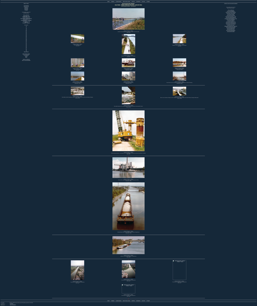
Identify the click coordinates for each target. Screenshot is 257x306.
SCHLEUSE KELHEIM (230, 31)
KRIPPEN (133, 1)
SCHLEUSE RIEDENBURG (230, 30)
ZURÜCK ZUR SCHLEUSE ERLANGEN (230, 3)
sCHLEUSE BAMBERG (231, 11)
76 (26, 26)
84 (26, 34)
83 (26, 33)
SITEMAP (148, 1)
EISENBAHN (138, 1)
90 (26, 41)
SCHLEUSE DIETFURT (231, 29)
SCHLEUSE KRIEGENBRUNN (231, 17)
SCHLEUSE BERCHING (231, 28)
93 (26, 44)
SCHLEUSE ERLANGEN (231, 15)
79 (26, 29)
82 (26, 32)
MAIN (26, 57)
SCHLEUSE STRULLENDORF (231, 12)
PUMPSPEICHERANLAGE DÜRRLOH (230, 26)
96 (26, 47)
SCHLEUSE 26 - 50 (26, 18)
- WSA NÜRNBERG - (12, 304)
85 (26, 35)
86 (26, 36)
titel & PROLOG (231, 10)
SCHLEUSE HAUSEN (230, 14)
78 (26, 28)
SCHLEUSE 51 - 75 (26, 20)
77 (26, 27)
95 (26, 46)
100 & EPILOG (26, 51)
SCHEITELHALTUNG (230, 25)
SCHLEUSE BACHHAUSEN (230, 27)
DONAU (26, 56)
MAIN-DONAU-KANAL (126, 1)
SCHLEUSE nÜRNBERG (231, 19)
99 (26, 50)
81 (26, 31)
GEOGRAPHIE (26, 5)
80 (26, 30)
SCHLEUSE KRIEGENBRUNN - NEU (231, 18)
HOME (108, 1)
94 (26, 45)
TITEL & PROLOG (26, 15)
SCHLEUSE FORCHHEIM (230, 13)
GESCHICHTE (26, 6)
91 (26, 42)
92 (26, 43)
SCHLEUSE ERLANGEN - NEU (231, 16)
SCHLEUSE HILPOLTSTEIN (230, 24)
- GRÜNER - (11, 303)
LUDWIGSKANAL (118, 1)
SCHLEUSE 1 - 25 (26, 16)
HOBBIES (112, 1)
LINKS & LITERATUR (26, 59)
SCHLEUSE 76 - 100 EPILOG (26, 22)
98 (26, 49)
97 (26, 48)
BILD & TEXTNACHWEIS (26, 60)
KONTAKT (143, 1)
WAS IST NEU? (26, 3)
